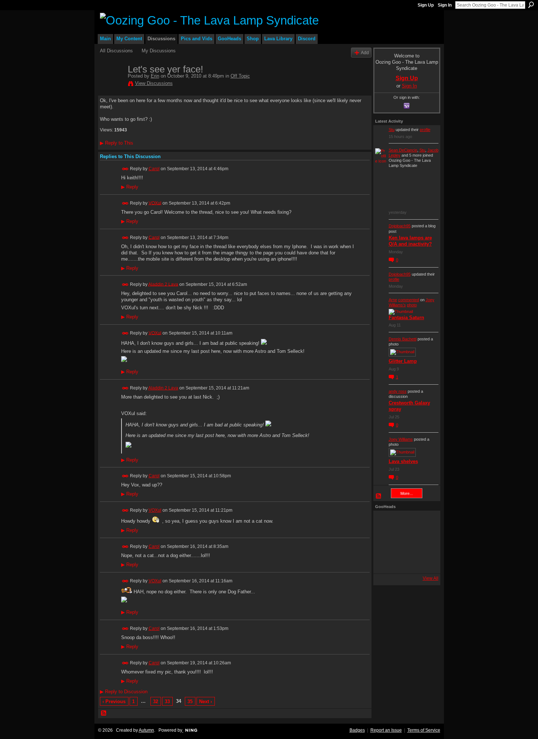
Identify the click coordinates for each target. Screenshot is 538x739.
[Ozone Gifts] (424, 522)
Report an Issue (386, 730)
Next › (205, 701)
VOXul (155, 202)
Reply (129, 187)
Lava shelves (403, 461)
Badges (357, 730)
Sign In (445, 5)
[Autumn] (385, 562)
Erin (155, 76)
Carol (154, 168)
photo (412, 305)
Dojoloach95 (400, 226)
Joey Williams (401, 439)
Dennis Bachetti (402, 339)
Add (365, 52)
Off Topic (240, 76)
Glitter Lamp (403, 361)
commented (408, 300)
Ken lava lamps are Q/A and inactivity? (410, 241)
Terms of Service (423, 730)
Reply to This (116, 143)
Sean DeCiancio (403, 150)
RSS (104, 713)
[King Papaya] (385, 522)
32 (155, 701)
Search (531, 4)
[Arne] (405, 562)
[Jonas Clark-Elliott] (385, 542)
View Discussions (154, 83)
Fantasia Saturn (406, 317)
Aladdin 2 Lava (163, 284)
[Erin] (111, 84)
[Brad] (424, 542)
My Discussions (159, 50)
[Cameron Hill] (405, 522)
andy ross (398, 391)
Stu (392, 129)
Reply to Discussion (123, 691)
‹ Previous (114, 701)
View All (430, 578)
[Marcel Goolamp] (424, 562)
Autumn (146, 730)
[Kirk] (405, 542)
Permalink (125, 168)
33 (167, 701)
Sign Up (426, 5)
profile (425, 129)
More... (406, 493)
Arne (393, 300)
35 (190, 701)
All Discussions (116, 50)
